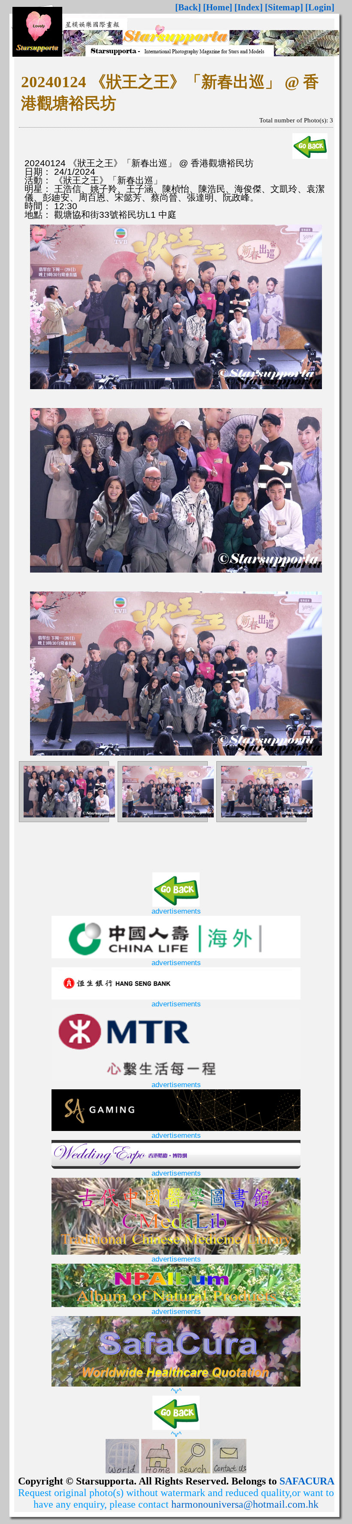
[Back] (188, 7)
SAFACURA (306, 1481)
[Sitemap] (284, 7)
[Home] (217, 7)
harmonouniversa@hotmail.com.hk (245, 1504)
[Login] (319, 7)
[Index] (248, 7)
